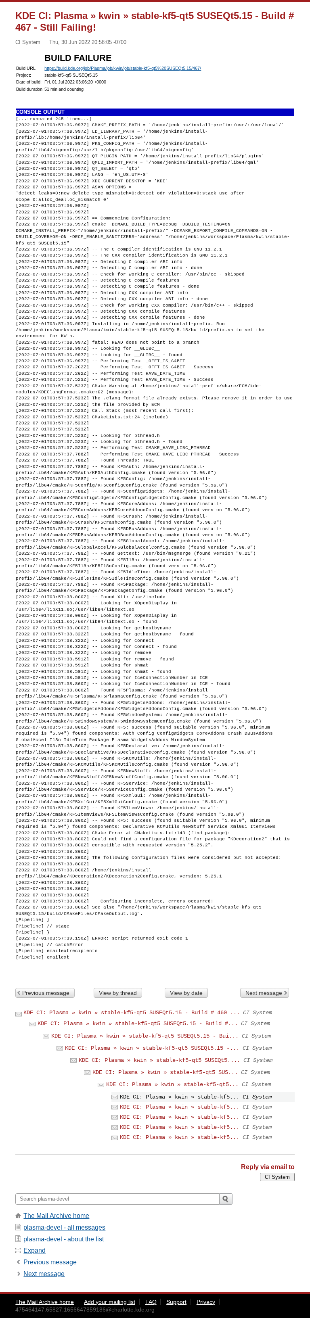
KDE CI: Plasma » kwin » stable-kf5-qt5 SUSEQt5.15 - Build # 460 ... (131, 1012)
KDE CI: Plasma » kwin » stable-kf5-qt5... (172, 1084)
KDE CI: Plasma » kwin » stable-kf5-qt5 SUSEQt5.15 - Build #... (138, 1023)
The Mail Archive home (56, 1215)
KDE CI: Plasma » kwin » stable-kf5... (179, 1107)
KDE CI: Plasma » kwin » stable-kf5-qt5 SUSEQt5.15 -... (152, 1048)
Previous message (45, 993)
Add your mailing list (109, 1302)
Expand (34, 1250)
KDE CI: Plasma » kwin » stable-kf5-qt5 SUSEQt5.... (159, 1060)
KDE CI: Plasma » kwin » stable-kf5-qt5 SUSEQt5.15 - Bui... (145, 1036)
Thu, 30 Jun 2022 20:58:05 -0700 (87, 42)
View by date (186, 993)
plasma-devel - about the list (63, 1239)
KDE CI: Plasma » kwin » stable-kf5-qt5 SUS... (165, 1072)
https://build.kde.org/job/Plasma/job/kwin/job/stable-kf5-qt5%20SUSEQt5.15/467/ (122, 68)
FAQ (151, 1302)
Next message (263, 993)
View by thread (118, 993)
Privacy (206, 1302)
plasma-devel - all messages (64, 1227)
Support (176, 1302)
